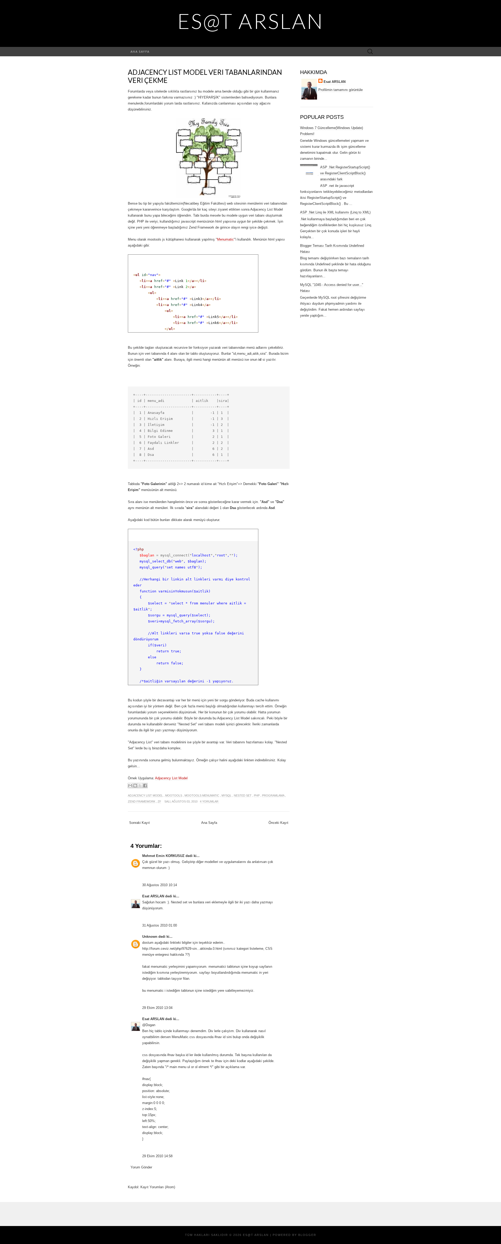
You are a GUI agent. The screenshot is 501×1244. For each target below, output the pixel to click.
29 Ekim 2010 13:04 (157, 1008)
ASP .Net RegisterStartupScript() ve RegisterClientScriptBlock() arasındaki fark (345, 173)
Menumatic (225, 239)
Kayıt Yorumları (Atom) (157, 1187)
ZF (159, 801)
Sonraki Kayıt (139, 823)
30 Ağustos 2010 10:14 (159, 885)
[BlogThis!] (135, 785)
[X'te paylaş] (140, 785)
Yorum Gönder (141, 1167)
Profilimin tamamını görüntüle (340, 90)
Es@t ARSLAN (250, 20)
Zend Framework (141, 801)
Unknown (149, 937)
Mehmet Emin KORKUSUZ (163, 856)
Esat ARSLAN (153, 896)
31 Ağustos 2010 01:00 (159, 925)
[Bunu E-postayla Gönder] (130, 785)
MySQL (226, 795)
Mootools (173, 795)
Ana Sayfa (140, 51)
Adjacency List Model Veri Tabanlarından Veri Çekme (205, 76)
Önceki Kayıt (278, 823)
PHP (257, 795)
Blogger (307, 1234)
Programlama (273, 795)
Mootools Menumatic (201, 795)
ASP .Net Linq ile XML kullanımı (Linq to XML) (335, 212)
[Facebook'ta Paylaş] (145, 785)
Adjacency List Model (171, 778)
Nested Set (243, 795)
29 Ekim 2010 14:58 (157, 1156)
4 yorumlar (209, 801)
